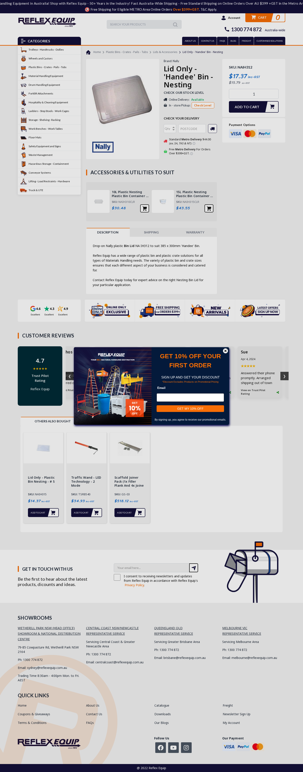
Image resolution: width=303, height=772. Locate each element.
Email (161, 388)
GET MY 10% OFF (190, 408)
